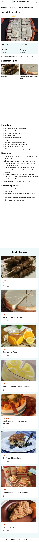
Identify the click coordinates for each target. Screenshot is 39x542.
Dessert (5, 314)
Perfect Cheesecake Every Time (15, 317)
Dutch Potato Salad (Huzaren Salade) (17, 493)
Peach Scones (8, 527)
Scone (5, 524)
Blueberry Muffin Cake (12, 458)
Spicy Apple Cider (10, 352)
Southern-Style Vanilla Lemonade (16, 386)
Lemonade (6, 384)
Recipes (4, 7)
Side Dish (6, 418)
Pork (4, 280)
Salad (5, 490)
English (12, 7)
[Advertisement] (19, 101)
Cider (4, 349)
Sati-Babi (4, 76)
